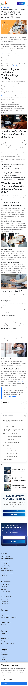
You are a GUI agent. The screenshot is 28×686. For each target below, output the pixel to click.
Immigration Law (5, 594)
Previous (5, 402)
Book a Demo (14, 514)
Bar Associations (5, 620)
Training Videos (5, 638)
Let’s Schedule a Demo (7, 643)
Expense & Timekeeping (7, 570)
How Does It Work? (8, 445)
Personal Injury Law (6, 596)
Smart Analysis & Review (12, 453)
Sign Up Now (12, 396)
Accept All (5, 683)
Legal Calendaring (5, 566)
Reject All (5, 675)
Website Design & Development (9, 617)
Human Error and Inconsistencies (14, 436)
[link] (15, 17)
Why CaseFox (4, 654)
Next (23, 402)
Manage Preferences (7, 679)
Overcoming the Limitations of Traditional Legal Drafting (13, 421)
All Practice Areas (5, 603)
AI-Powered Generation (12, 451)
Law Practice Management (7, 573)
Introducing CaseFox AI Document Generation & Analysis (12, 425)
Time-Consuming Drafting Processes (12, 433)
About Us (3, 652)
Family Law (3, 589)
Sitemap (3, 641)
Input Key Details (10, 448)
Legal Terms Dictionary (6, 615)
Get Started (20, 3)
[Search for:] (10, 408)
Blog (2, 612)
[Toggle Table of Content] (23, 415)
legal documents (5, 95)
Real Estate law (4, 601)
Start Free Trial (14, 511)
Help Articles (4, 636)
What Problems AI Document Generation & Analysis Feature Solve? (14, 430)
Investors (3, 624)
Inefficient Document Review (13, 442)
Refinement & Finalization (12, 456)
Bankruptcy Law (5, 584)
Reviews (3, 659)
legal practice (20, 381)
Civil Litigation (4, 587)
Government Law (5, 591)
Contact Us (3, 633)
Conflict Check (4, 563)
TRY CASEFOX (14, 541)
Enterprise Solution (6, 662)
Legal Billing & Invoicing (7, 558)
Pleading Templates (6, 622)
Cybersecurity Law (5, 599)
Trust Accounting (5, 568)
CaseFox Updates (5, 7)
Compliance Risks (10, 439)
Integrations (4, 575)
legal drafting (14, 65)
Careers (3, 657)
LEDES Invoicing (5, 561)
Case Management (5, 556)
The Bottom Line (8, 459)
